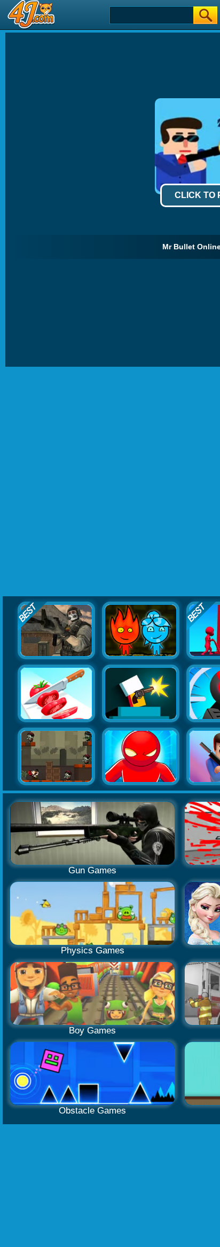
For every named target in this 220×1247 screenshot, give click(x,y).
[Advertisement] (110, 482)
